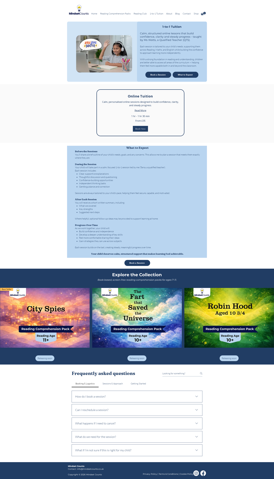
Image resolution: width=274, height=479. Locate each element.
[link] (140, 96)
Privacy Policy (150, 474)
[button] (203, 13)
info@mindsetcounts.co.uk (90, 469)
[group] (137, 323)
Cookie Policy (186, 474)
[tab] (85, 383)
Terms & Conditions (168, 474)
